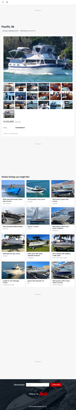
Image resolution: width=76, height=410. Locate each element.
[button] (8, 87)
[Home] (38, 401)
